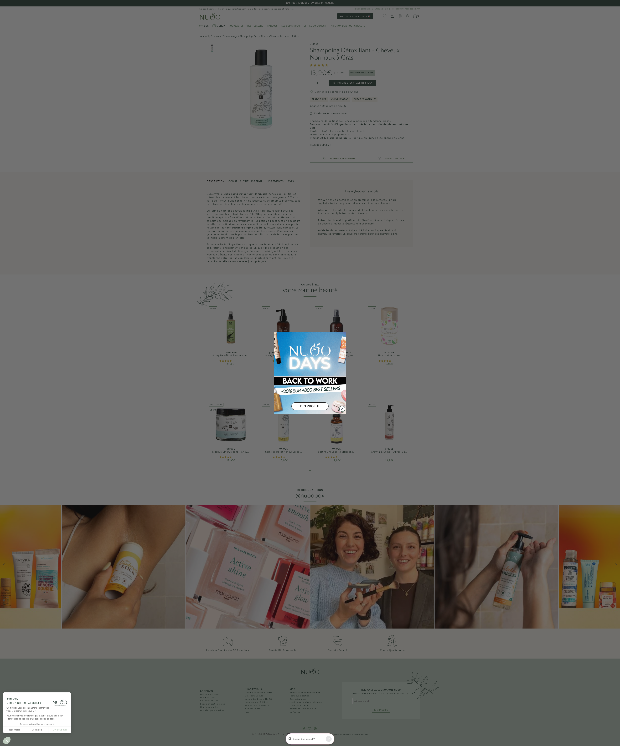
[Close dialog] (342, 409)
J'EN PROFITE (310, 406)
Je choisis (37, 729)
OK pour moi (60, 729)
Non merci (14, 729)
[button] (7, 740)
